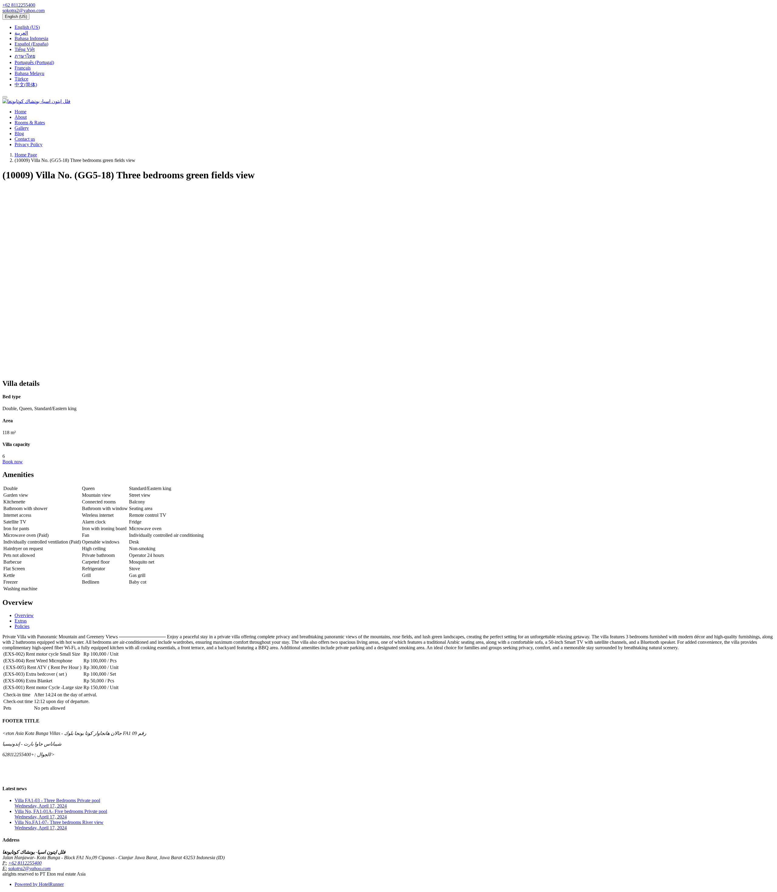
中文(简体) (26, 84)
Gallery (22, 128)
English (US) (16, 16)
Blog (19, 133)
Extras (21, 620)
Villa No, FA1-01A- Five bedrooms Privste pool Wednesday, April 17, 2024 (61, 814)
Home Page (26, 154)
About (21, 117)
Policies (22, 626)
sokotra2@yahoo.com (23, 10)
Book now (12, 461)
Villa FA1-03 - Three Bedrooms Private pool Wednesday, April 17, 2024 (57, 803)
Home (20, 111)
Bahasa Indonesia (31, 38)
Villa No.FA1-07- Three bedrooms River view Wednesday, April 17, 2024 (59, 825)
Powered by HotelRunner (39, 884)
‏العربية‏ (21, 33)
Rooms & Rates (30, 122)
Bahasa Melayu (29, 73)
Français (23, 67)
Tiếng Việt (25, 49)
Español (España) (31, 43)
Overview (24, 615)
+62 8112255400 (18, 5)
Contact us (25, 139)
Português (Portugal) (34, 62)
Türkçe (21, 78)
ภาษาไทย (25, 56)
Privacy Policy (28, 144)
